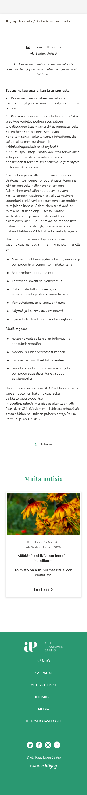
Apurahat (43, 673)
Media (43, 709)
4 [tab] (48, 616)
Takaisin (47, 444)
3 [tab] (43, 616)
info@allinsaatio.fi (19, 404)
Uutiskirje (43, 697)
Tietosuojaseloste (43, 721)
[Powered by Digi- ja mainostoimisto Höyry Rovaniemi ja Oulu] (44, 765)
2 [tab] (39, 616)
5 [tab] (52, 616)
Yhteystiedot (43, 685)
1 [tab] (35, 616)
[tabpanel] (43, 544)
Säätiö (43, 661)
